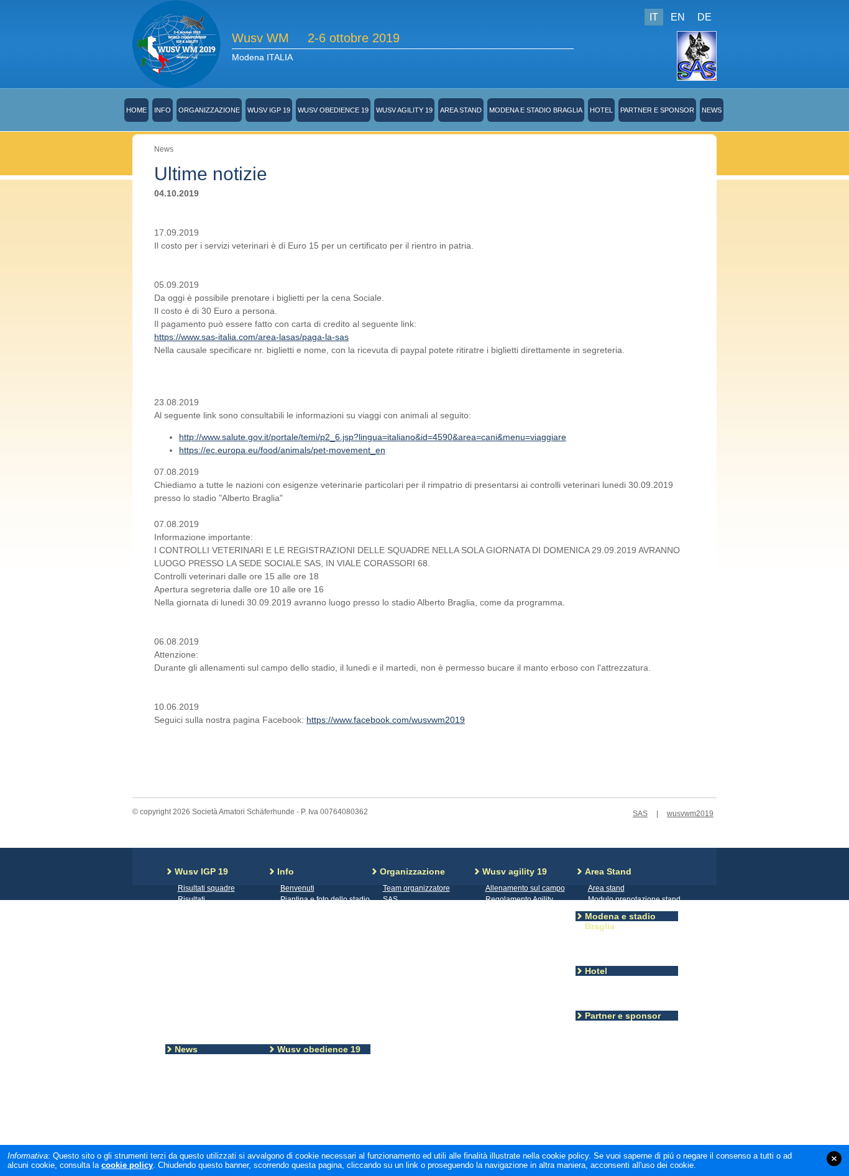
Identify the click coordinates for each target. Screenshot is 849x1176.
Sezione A (195, 997)
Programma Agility (516, 933)
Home (136, 110)
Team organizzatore (416, 888)
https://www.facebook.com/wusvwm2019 (385, 720)
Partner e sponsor (657, 110)
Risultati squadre (206, 888)
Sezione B (195, 1008)
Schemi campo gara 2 (317, 1119)
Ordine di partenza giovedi (530, 977)
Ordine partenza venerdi (526, 989)
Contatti (396, 910)
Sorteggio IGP (304, 944)
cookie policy (127, 1165)
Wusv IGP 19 (268, 110)
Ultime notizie (201, 1066)
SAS (640, 813)
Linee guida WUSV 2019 (220, 986)
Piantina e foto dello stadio (325, 899)
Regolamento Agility (519, 899)
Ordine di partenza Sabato (529, 1000)
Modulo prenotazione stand (634, 899)
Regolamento (303, 1130)
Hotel (601, 110)
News (712, 110)
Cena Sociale (303, 955)
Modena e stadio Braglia (535, 110)
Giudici (292, 1141)
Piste (186, 1031)
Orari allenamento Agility (526, 955)
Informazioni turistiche (625, 999)
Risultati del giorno (517, 921)
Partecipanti (198, 964)
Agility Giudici (508, 944)
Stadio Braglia (612, 954)
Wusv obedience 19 (333, 110)
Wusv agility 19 (404, 110)
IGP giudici (196, 910)
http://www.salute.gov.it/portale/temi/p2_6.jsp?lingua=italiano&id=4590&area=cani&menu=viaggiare (372, 437)
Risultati (191, 899)
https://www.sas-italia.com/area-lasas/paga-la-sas (251, 337)
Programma (198, 975)
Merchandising (305, 933)
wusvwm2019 (690, 813)
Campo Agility (508, 966)
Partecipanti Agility (516, 910)
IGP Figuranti (200, 921)
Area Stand (461, 110)
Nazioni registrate (207, 953)
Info (162, 110)
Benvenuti (297, 888)
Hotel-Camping (614, 987)
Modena (602, 943)
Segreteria (298, 910)
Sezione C (195, 1020)
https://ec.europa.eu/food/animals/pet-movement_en (282, 450)
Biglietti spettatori (309, 921)
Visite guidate (303, 966)
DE (704, 17)
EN (678, 17)
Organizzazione (209, 110)
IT (653, 17)
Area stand (606, 888)
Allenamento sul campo (525, 888)
